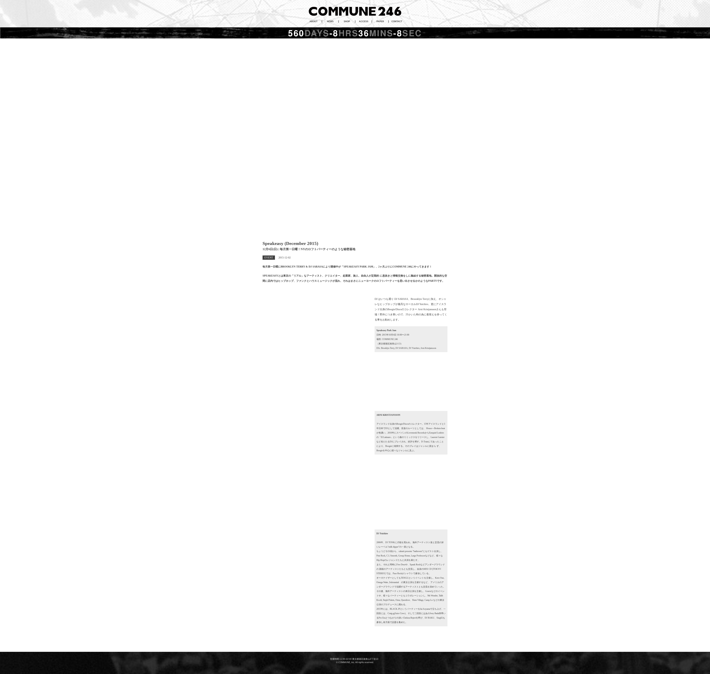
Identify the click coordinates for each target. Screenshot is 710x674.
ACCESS (363, 21)
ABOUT (313, 21)
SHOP (347, 21)
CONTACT (396, 21)
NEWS (330, 21)
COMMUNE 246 (355, 11)
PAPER (380, 21)
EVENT (268, 257)
